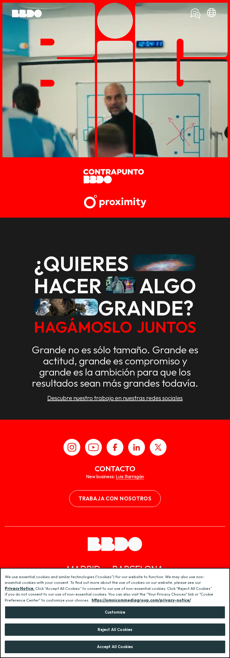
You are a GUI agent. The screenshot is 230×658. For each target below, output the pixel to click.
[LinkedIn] (136, 447)
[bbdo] (211, 13)
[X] (158, 447)
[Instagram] (71, 447)
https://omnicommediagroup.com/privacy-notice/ (141, 600)
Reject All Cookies (115, 629)
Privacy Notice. (19, 588)
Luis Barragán (130, 476)
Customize (115, 612)
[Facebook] (115, 447)
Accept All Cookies (115, 646)
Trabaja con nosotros (114, 498)
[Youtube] (93, 447)
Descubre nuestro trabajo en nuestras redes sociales (115, 398)
